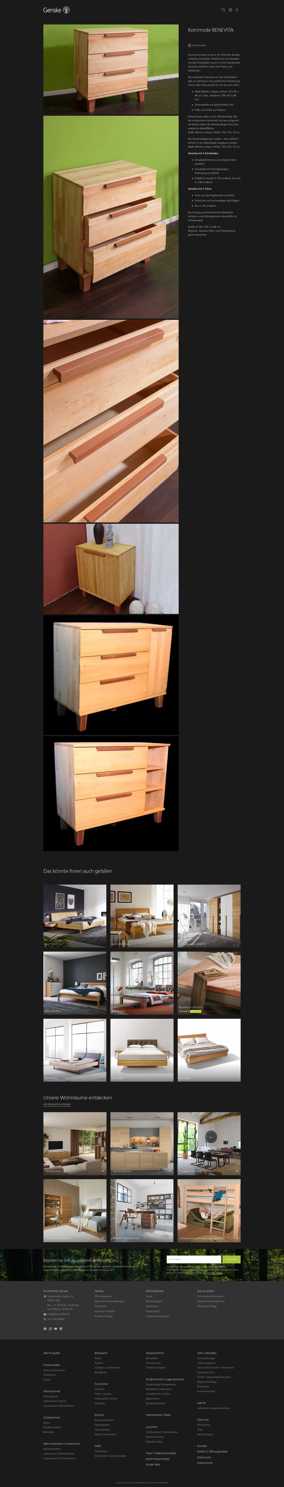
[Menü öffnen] (237, 10)
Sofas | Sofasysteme (54, 1370)
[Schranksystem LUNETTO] (209, 916)
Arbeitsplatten (102, 1429)
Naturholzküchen (104, 1420)
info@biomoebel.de (58, 1314)
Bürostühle (152, 1358)
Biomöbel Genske (139, 1483)
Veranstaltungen (206, 1358)
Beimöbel (48, 1432)
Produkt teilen (199, 45)
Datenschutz (153, 1311)
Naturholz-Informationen (211, 1301)
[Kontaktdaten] (230, 10)
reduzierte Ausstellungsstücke (213, 1408)
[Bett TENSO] (74, 916)
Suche (149, 1296)
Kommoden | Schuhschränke (110, 1455)
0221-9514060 (55, 1319)
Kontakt (202, 1446)
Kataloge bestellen (105, 1311)
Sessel (46, 1379)
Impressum (152, 1306)
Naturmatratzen (52, 1448)
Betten (46, 1422)
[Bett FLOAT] (141, 1050)
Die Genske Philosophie (210, 1296)
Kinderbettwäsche (156, 1403)
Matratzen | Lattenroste (159, 1389)
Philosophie (203, 1424)
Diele (98, 1446)
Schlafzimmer (51, 1417)
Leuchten (151, 1427)
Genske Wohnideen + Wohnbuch (215, 1367)
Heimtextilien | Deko (158, 1415)
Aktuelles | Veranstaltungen (110, 1301)
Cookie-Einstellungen (157, 1316)
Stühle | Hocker (103, 1393)
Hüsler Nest (153, 1464)
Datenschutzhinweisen (212, 1273)
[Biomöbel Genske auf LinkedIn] (61, 1329)
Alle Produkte (51, 1353)
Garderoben (101, 1451)
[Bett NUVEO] (141, 983)
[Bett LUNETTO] (74, 983)
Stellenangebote (206, 1363)
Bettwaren (101, 1353)
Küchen (99, 1415)
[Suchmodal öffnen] (223, 10)
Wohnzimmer (51, 1391)
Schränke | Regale (156, 1367)
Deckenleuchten (155, 1436)
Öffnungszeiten (103, 1296)
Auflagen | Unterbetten (107, 1367)
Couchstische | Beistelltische (58, 1405)
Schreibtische (153, 1363)
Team (200, 1429)
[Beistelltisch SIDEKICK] (209, 983)
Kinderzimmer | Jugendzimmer (165, 1379)
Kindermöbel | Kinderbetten (161, 1384)
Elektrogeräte (102, 1424)
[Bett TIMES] (209, 1050)
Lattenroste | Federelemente (58, 1453)
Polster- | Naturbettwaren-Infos (214, 1377)
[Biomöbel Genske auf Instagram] (51, 1329)
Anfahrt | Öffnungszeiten (212, 1451)
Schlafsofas (49, 1374)
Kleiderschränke (52, 1427)
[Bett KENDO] (74, 1050)
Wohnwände (50, 1396)
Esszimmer (101, 1384)
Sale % (201, 1403)
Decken (99, 1363)
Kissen (98, 1358)
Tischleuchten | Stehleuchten (162, 1432)
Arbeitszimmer (155, 1353)
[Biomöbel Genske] (56, 10)
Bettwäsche (101, 1372)
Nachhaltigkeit (154, 1301)
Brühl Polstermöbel (157, 1459)
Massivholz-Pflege (207, 1306)
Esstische (99, 1389)
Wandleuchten (154, 1441)
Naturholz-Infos (205, 1372)
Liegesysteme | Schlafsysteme (59, 1458)
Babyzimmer (152, 1398)
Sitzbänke (100, 1403)
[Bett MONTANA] (141, 916)
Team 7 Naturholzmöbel (161, 1453)
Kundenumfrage (104, 1316)
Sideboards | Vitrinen (54, 1401)
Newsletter (100, 1306)
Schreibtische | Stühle (158, 1393)
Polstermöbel (51, 1365)
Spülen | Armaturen (105, 1434)
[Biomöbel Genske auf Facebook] (45, 1329)
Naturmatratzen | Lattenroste (61, 1443)
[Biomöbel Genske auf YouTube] (56, 1329)
